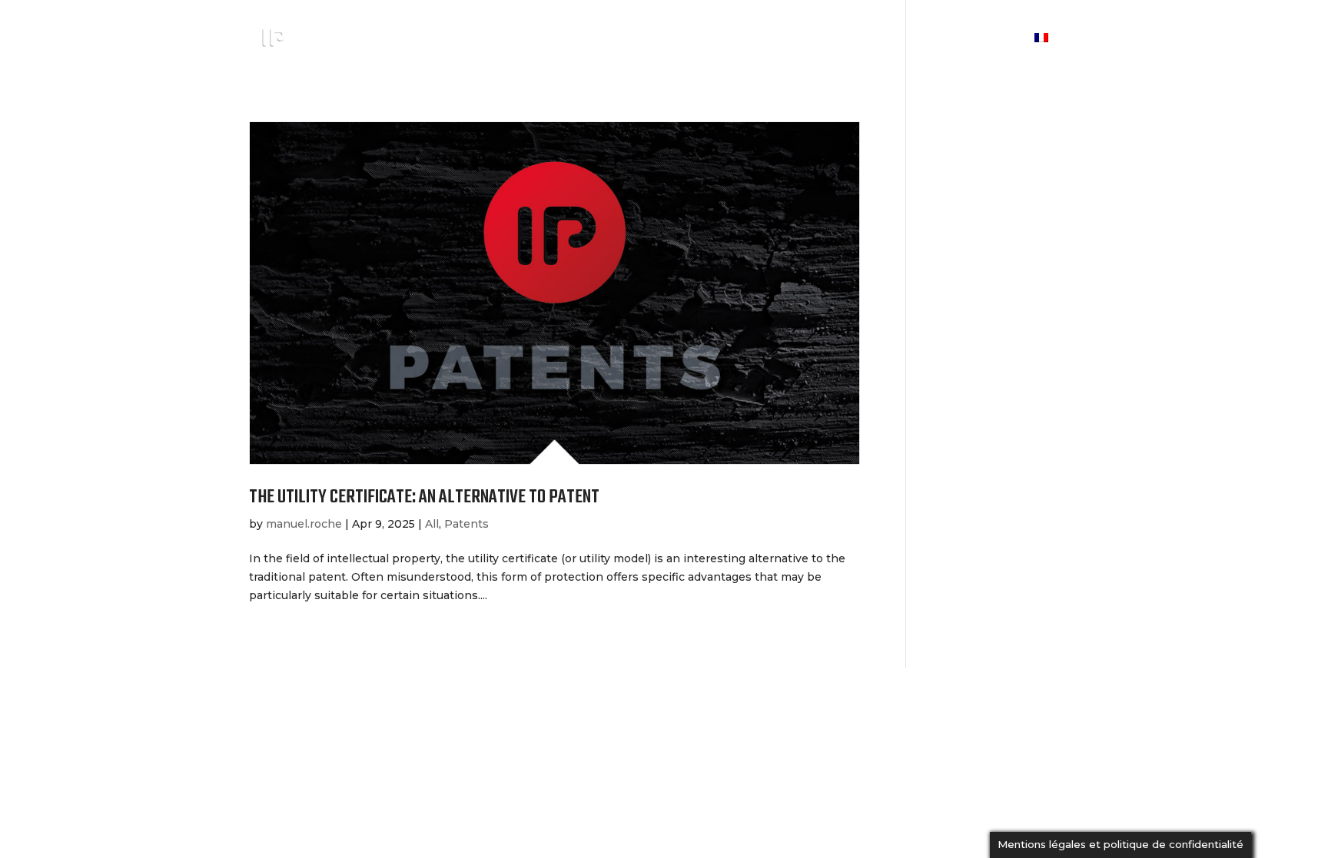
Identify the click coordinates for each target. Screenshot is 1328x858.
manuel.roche (304, 524)
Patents (466, 524)
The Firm (760, 39)
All (432, 524)
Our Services (848, 39)
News (925, 39)
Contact (988, 39)
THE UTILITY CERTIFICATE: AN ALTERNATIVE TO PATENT (424, 497)
